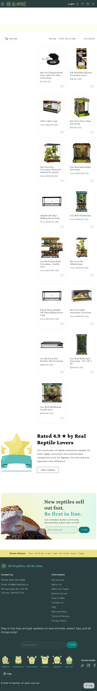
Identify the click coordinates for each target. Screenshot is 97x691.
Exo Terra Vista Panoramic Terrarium (80, 311)
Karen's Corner (59, 593)
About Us (57, 584)
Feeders (44, 667)
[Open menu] (2, 4)
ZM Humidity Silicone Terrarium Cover (81, 74)
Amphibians (18, 667)
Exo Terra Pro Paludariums (76, 262)
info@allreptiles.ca (18, 584)
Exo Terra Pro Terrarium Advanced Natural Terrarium (50, 170)
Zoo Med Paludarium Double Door (50, 408)
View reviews (48, 470)
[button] (93, 4)
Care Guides (58, 598)
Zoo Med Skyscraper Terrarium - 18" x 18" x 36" (81, 361)
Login (71, 4)
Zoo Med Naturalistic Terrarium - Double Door (50, 264)
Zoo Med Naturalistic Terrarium (80, 168)
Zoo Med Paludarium (80, 216)
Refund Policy (59, 612)
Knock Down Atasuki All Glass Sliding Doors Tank (51, 312)
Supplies (57, 667)
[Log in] (77, 4)
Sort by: (52, 39)
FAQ (54, 607)
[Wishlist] (82, 4)
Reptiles (6, 667)
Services (69, 667)
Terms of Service (60, 616)
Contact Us (57, 602)
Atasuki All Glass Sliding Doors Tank (49, 217)
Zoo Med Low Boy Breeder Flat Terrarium (51, 359)
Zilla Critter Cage (48, 121)
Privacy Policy (59, 621)
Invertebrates (32, 667)
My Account (58, 580)
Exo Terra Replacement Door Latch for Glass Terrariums (51, 75)
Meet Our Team (60, 589)
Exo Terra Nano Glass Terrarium (80, 122)
